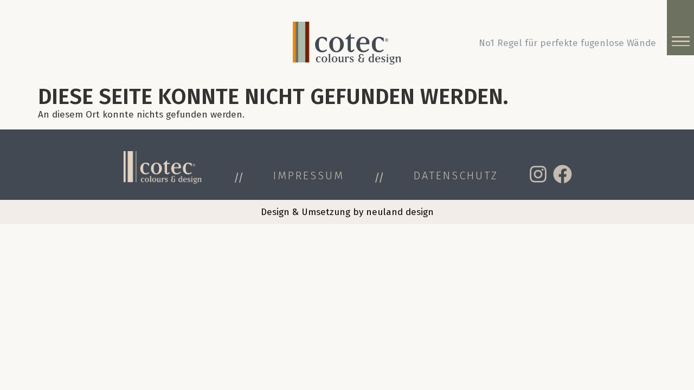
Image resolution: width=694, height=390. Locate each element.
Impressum (308, 175)
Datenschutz (456, 175)
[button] (680, 40)
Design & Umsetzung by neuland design (347, 212)
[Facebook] (562, 174)
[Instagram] (538, 174)
